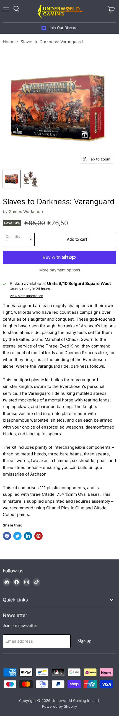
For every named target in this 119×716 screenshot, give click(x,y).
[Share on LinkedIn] (28, 536)
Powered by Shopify (59, 706)
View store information (26, 296)
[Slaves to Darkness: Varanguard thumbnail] (11, 179)
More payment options (59, 270)
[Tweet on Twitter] (17, 536)
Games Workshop (26, 211)
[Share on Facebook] (7, 536)
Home (8, 41)
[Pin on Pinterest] (38, 536)
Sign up (85, 641)
